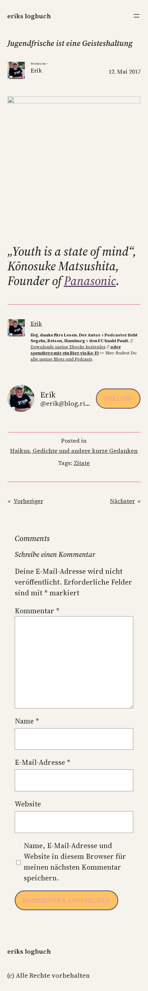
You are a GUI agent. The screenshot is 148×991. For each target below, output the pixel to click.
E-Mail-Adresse (42, 762)
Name (27, 721)
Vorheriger (28, 501)
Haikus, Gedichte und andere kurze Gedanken (74, 451)
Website (28, 804)
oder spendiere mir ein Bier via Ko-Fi (76, 350)
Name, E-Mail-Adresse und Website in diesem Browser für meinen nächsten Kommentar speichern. (75, 862)
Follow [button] (118, 398)
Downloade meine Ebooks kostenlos (68, 347)
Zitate (82, 463)
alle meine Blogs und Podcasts (61, 359)
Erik (36, 323)
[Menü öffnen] (136, 15)
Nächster (122, 501)
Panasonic (90, 281)
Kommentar (37, 611)
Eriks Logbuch (29, 15)
